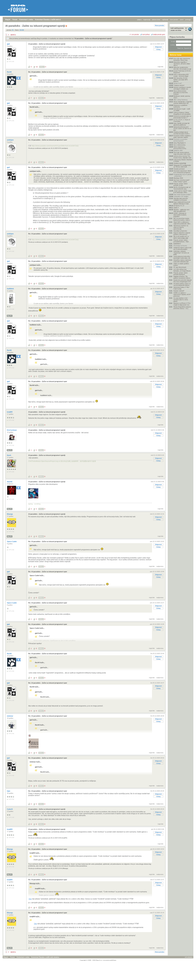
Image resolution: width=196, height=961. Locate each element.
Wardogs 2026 (178, 178)
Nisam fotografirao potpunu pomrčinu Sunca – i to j (182, 307)
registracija (146, 19)
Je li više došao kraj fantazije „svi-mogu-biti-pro (182, 270)
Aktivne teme (175, 55)
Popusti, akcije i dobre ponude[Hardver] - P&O (181, 240)
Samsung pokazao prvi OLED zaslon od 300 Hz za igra (182, 128)
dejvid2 (10, 482)
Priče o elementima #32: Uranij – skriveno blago (181, 75)
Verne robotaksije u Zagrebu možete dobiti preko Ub (182, 102)
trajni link (160, 66)
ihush (9, 455)
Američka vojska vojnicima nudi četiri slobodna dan (182, 260)
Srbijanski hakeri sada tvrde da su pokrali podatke (182, 248)
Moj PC (9, 316)
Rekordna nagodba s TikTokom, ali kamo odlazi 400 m (181, 63)
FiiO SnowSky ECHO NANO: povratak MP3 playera (180, 79)
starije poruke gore (159, 34)
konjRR (10, 412)
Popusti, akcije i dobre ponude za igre (180, 184)
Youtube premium (179, 169)
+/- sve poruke (134, 34)
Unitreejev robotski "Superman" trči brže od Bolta (181, 252)
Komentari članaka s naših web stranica (50, 20)
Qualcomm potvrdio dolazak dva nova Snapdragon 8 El (182, 280)
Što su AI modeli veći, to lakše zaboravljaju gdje (181, 237)
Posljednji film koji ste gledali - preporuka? (182, 175)
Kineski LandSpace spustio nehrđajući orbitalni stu (182, 88)
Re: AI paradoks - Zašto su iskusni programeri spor (47, 72)
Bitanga (10, 514)
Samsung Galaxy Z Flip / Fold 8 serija (181, 288)
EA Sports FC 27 (178, 205)
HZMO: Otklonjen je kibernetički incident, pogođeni (180, 214)
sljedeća (13, 34)
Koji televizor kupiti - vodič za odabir (181, 109)
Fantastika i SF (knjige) (180, 196)
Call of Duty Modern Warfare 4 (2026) (182, 160)
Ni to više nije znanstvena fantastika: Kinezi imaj (181, 59)
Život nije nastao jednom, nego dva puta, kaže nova (181, 153)
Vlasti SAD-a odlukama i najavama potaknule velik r (182, 222)
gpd (8, 44)
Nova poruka (159, 25)
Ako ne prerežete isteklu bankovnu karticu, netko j (181, 219)
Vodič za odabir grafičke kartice (181, 264)
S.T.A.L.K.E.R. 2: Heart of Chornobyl (181, 120)
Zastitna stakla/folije (179, 163)
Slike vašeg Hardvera (180, 99)
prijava (139, 19)
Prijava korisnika (177, 37)
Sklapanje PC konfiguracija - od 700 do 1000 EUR (182, 166)
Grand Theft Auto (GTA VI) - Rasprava (182, 71)
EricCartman (12, 430)
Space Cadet (12, 541)
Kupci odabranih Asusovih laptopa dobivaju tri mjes (181, 202)
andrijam (10, 140)
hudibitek (10, 289)
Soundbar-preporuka (180, 231)
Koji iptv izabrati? (178, 291)
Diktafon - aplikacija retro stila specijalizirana (181, 210)
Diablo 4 (176, 207)
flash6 (9, 72)
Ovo (30, 899)
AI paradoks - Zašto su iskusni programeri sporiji (93, 38)
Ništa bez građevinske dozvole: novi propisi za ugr (182, 68)
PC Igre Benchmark (179, 267)
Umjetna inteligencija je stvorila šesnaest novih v (181, 132)
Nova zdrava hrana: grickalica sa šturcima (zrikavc (180, 92)
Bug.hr (7, 20)
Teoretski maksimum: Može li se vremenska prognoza (182, 171)
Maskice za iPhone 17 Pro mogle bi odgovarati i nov (181, 304)
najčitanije (165, 19)
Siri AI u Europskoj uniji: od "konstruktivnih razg (181, 188)
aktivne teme (156, 19)
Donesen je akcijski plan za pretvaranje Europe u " (182, 116)
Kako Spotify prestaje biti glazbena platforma (181, 124)
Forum (14, 20)
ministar (10, 716)
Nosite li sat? (177, 83)
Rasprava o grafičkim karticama (180, 106)
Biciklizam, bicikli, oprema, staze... (181, 96)
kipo (9, 791)
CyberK (10, 809)
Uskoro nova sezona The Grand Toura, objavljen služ (182, 156)
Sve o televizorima (179, 145)
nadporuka (159, 98)
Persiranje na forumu (180, 245)
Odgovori (158, 47)
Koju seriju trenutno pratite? (182, 194)
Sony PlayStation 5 (179, 143)
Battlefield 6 (177, 243)
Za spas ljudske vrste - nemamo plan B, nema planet (180, 299)
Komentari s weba (26, 20)
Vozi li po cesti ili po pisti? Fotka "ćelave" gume (181, 180)
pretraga (188, 19)
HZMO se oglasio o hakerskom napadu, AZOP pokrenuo (182, 294)
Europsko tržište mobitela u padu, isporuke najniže (182, 136)
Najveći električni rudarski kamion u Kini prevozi (181, 233)
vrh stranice (189, 957)
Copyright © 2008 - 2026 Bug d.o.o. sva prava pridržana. (98, 960)
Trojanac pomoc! (178, 85)
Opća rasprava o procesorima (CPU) (179, 147)
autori (181, 19)
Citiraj (158, 49)
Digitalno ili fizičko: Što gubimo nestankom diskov (181, 277)
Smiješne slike (178, 150)
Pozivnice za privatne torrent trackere (180, 140)
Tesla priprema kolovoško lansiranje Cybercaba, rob (181, 257)
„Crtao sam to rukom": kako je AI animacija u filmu (182, 191)
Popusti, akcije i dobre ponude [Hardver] (180, 273)
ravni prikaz (146, 34)
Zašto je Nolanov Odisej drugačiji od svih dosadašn (182, 113)
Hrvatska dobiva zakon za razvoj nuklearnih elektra (182, 284)
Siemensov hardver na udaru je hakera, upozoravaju (180, 227)
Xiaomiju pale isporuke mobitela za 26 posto (180, 199)
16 (37, 67)
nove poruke (174, 19)
